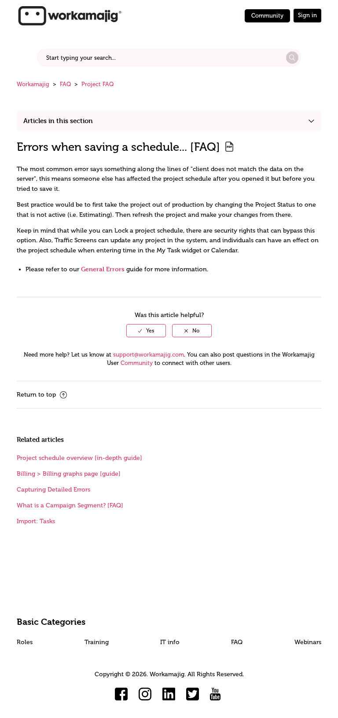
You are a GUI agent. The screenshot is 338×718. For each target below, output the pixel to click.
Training (96, 642)
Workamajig (33, 84)
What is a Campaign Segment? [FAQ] (70, 505)
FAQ (65, 84)
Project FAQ (97, 84)
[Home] (69, 15)
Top (180, 698)
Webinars (307, 642)
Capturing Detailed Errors (53, 489)
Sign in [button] (307, 15)
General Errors (103, 269)
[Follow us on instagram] (145, 694)
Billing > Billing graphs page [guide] (69, 473)
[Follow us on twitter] (192, 694)
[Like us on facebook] (121, 694)
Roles (25, 642)
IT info (170, 642)
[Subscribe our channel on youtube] (216, 694)
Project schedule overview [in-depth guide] (79, 458)
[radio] (146, 330)
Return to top (37, 394)
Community (267, 15)
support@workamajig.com (148, 354)
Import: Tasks (36, 521)
